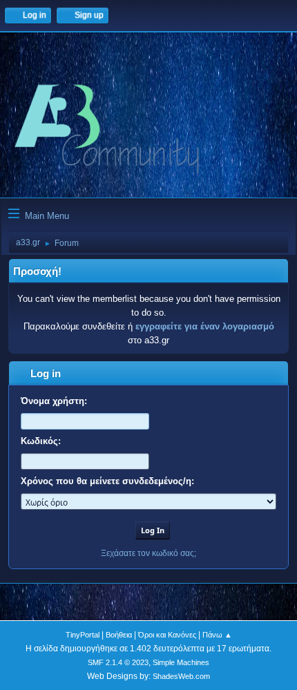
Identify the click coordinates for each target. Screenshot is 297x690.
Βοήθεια (119, 635)
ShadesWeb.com (181, 676)
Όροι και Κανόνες (167, 635)
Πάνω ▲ (217, 635)
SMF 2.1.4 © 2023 (118, 662)
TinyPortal (82, 635)
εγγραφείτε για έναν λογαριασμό (204, 326)
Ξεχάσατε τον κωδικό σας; (148, 553)
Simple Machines (181, 662)
